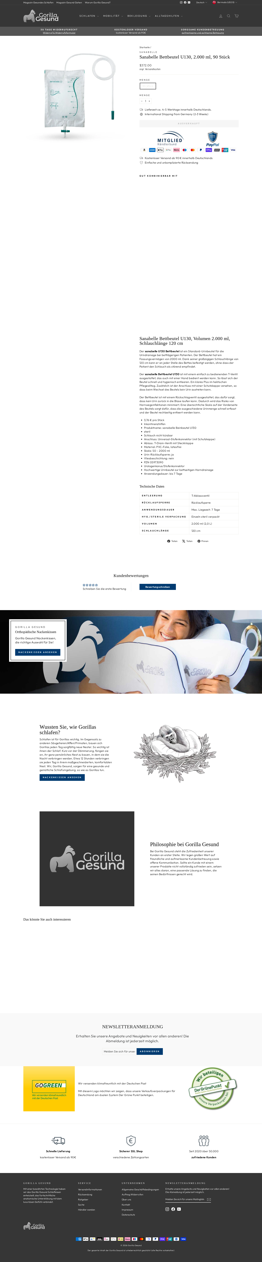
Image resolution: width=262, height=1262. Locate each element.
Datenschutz (128, 1214)
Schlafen (87, 15)
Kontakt (126, 1204)
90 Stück (147, 86)
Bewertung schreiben (157, 586)
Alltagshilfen (167, 15)
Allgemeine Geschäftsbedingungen (140, 1189)
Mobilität (112, 15)
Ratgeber (83, 1199)
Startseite (144, 47)
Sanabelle (148, 52)
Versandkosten (153, 69)
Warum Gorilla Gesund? (98, 2)
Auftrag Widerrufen (132, 1194)
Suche (81, 1204)
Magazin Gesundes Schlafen (38, 2)
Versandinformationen (90, 1189)
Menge (144, 80)
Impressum (127, 1209)
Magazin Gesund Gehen (69, 2)
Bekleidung (138, 15)
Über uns (126, 1199)
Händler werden (86, 1209)
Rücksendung (85, 1194)
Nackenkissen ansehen (37, 652)
